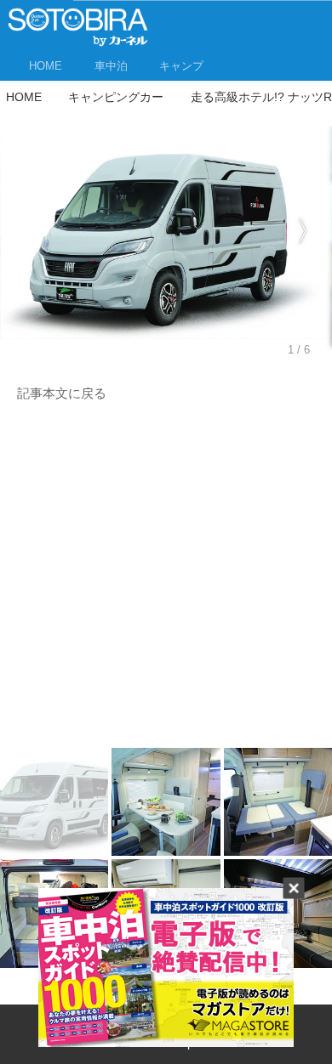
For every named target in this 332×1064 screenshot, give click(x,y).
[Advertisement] (166, 579)
